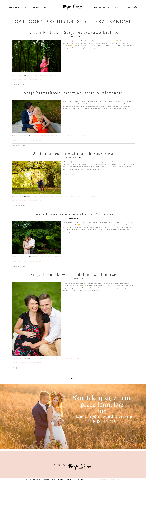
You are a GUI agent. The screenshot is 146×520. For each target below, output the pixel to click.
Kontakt (47, 8)
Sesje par (82, 135)
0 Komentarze (26, 79)
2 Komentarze (26, 363)
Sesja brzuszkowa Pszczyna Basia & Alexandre (73, 93)
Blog (124, 7)
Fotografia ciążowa (39, 75)
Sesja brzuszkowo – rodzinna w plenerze (73, 274)
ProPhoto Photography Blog (107, 479)
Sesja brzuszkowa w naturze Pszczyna (73, 214)
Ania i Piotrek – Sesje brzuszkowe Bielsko (73, 32)
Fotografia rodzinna (56, 135)
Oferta (35, 8)
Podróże (132, 7)
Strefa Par (100, 7)
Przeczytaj (113, 7)
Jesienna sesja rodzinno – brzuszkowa (73, 153)
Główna (33, 460)
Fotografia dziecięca (56, 196)
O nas (26, 8)
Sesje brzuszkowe (55, 75)
